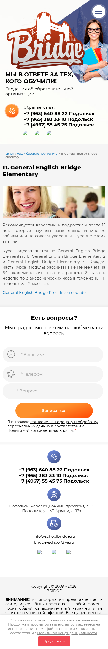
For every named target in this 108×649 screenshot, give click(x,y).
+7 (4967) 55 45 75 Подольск (59, 125)
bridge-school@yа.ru (54, 542)
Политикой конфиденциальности (67, 633)
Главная (8, 153)
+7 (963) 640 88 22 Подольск (59, 114)
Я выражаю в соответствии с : (52, 426)
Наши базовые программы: (37, 153)
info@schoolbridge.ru (54, 536)
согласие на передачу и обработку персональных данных (52, 424)
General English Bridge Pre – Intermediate (44, 292)
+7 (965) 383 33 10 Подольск (58, 119)
